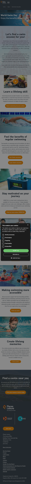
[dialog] (15, 242)
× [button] (27, 224)
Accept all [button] (16, 250)
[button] (15, 258)
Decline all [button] (16, 254)
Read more (22, 231)
